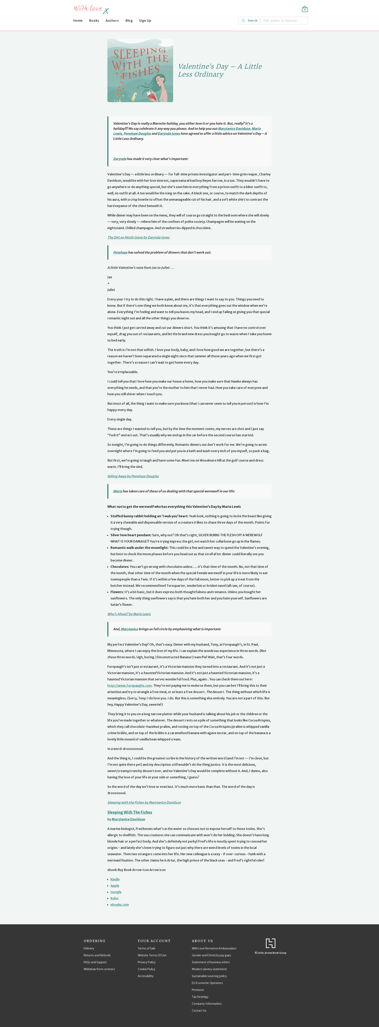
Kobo (114, 898)
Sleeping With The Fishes (129, 812)
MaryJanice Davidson (234, 129)
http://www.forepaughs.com (129, 685)
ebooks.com (120, 905)
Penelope (120, 252)
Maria (117, 491)
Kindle (115, 879)
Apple (115, 886)
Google (116, 892)
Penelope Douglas (137, 133)
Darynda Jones (169, 133)
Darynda (119, 159)
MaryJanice (129, 629)
